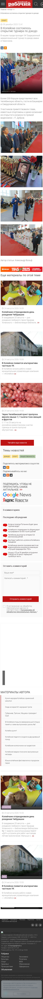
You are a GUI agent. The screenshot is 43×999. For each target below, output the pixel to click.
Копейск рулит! (11, 731)
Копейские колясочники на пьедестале (20, 746)
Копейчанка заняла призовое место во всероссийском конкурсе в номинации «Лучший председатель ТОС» (23, 547)
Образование (24, 964)
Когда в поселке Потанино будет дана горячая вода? (23, 525)
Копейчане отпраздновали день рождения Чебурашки (18, 313)
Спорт (3, 962)
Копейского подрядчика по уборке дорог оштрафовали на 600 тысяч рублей (24, 530)
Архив (38, 920)
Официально (24, 966)
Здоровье (5, 964)
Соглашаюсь (21, 994)
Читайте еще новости (17, 443)
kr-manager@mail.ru (15, 946)
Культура (4, 959)
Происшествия (7, 966)
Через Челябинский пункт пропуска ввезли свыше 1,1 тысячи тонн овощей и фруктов (21, 417)
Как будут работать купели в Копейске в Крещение (24, 541)
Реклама (22, 920)
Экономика (23, 957)
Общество (5, 957)
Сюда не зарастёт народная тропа (18, 707)
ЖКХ (21, 962)
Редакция (5, 920)
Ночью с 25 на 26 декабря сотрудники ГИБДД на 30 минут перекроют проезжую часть (23, 554)
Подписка (30, 920)
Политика (23, 959)
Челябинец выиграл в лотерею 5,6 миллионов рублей (21, 536)
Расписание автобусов (9, 921)
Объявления (6, 969)
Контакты (14, 920)
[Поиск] (36, 4)
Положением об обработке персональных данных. (22, 611)
